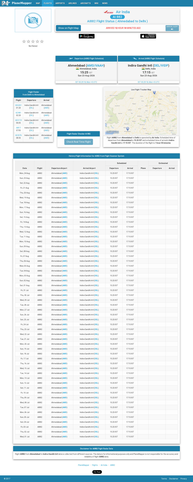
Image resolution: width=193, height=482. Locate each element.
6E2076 (18, 135)
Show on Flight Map (68, 28)
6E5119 (18, 120)
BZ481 (18, 113)
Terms (165, 479)
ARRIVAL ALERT (172, 27)
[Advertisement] (117, 47)
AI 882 (117, 17)
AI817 (18, 128)
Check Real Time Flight (79, 141)
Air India (123, 12)
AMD (46, 108)
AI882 (112, 465)
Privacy (185, 479)
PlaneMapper (83, 465)
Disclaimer (175, 479)
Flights (95, 465)
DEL (31, 108)
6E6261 (18, 105)
